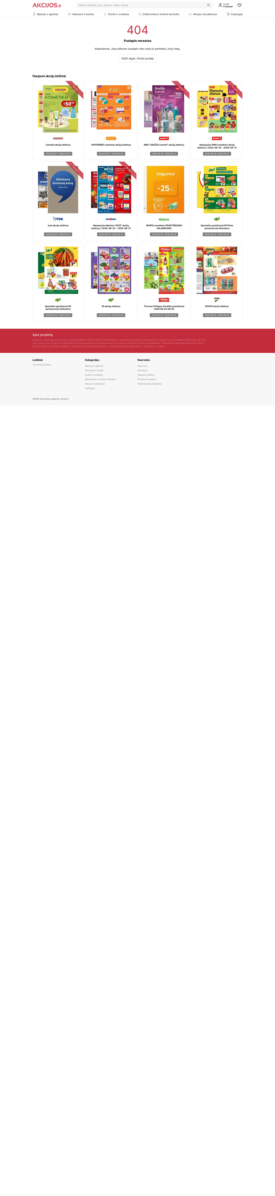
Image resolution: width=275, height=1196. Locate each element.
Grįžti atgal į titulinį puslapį (137, 58)
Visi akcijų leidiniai (41, 364)
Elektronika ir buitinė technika (100, 379)
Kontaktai (142, 370)
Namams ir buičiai (94, 370)
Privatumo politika (147, 379)
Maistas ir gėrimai (94, 366)
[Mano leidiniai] (239, 5)
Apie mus (142, 366)
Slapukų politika (146, 374)
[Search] (208, 5)
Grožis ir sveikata (94, 374)
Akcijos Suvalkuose (95, 383)
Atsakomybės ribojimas (150, 383)
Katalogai (90, 388)
